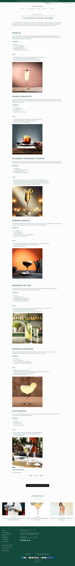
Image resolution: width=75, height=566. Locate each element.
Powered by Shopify (37, 561)
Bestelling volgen (5, 541)
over (38, 8)
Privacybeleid (5, 537)
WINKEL (23, 8)
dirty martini (26, 15)
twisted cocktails (47, 15)
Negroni (36, 15)
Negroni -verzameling (6, 546)
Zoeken (3, 530)
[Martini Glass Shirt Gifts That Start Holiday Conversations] (37, 508)
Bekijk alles (37, 498)
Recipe (39, 15)
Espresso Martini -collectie (7, 545)
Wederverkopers (5, 539)
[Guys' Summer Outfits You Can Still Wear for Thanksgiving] (61, 508)
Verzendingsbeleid (5, 532)
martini (33, 15)
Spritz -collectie (5, 548)
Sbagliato (42, 15)
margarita (30, 15)
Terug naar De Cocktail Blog (38, 485)
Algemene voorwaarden (7, 534)
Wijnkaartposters (5, 550)
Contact (44, 8)
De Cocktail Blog (39, 14)
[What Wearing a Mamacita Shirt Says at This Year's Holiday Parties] (13, 508)
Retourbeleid (4, 536)
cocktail (22, 15)
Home (33, 14)
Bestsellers (31, 8)
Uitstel (52, 8)
